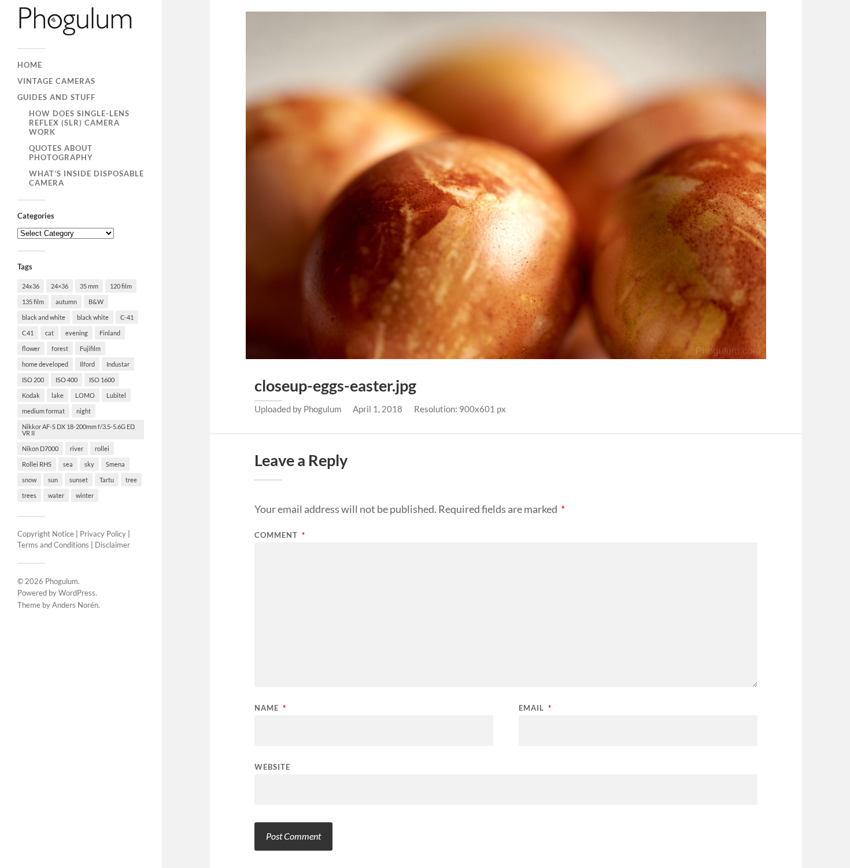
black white (93, 317)
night (83, 411)
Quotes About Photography (61, 152)
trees (29, 495)
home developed (45, 364)
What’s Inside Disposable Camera (86, 178)
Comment (279, 535)
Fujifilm (90, 348)
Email (535, 708)
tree (131, 479)
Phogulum (61, 581)
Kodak (31, 395)
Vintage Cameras (56, 81)
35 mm (89, 286)
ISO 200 (33, 379)
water (56, 495)
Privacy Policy (103, 533)
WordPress (76, 592)
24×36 (59, 286)
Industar (118, 364)
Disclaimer (112, 544)
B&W (96, 301)
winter (85, 495)
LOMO (85, 395)
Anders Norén (75, 605)
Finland (109, 333)
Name (270, 708)
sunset (78, 479)
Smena (115, 464)
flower (31, 348)
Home (29, 64)
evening (76, 333)
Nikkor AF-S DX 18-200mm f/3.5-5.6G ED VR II (78, 430)
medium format (43, 411)
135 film (33, 301)
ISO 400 (66, 379)
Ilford (87, 364)
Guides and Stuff (56, 97)
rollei (102, 448)
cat (49, 333)
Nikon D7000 (40, 448)
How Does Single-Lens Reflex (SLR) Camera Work (79, 122)
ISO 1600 (101, 379)
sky (89, 464)
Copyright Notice (45, 533)
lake (57, 395)
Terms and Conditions (53, 544)
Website (272, 766)
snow (29, 479)
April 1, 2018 (377, 409)
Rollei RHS (36, 464)
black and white (43, 317)
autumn (66, 301)
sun (53, 479)
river (76, 448)
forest (59, 348)
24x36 (30, 286)
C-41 (127, 317)
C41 (28, 333)
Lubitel (116, 395)
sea (68, 464)
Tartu (106, 479)
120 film (121, 286)
